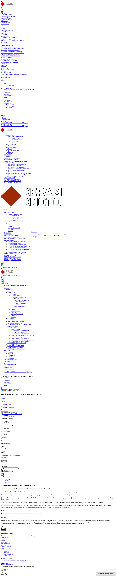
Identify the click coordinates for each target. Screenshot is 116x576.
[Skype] (16, 390)
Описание (7, 479)
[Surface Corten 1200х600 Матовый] (11, 414)
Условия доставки (6, 546)
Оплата (6, 480)
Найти (2, 574)
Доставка (6, 482)
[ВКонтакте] (2, 390)
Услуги (3, 540)
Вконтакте (7, 92)
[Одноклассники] (4, 390)
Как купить (4, 542)
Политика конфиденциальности (12, 568)
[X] (9, 390)
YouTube (6, 94)
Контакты (3, 545)
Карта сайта (4, 569)
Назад (11, 289)
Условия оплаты (5, 548)
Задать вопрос (5, 537)
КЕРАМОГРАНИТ (16, 295)
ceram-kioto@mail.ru (7, 88)
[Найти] (2, 11)
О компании (4, 539)
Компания (10, 353)
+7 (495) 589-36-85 (6, 72)
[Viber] (11, 390)
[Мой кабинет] (1, 265)
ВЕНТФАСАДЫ (15, 329)
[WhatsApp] (14, 390)
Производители (5, 543)
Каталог (9, 291)
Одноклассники (8, 95)
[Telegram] (18, 390)
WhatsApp (7, 97)
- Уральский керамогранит (22, 300)
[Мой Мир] (6, 390)
